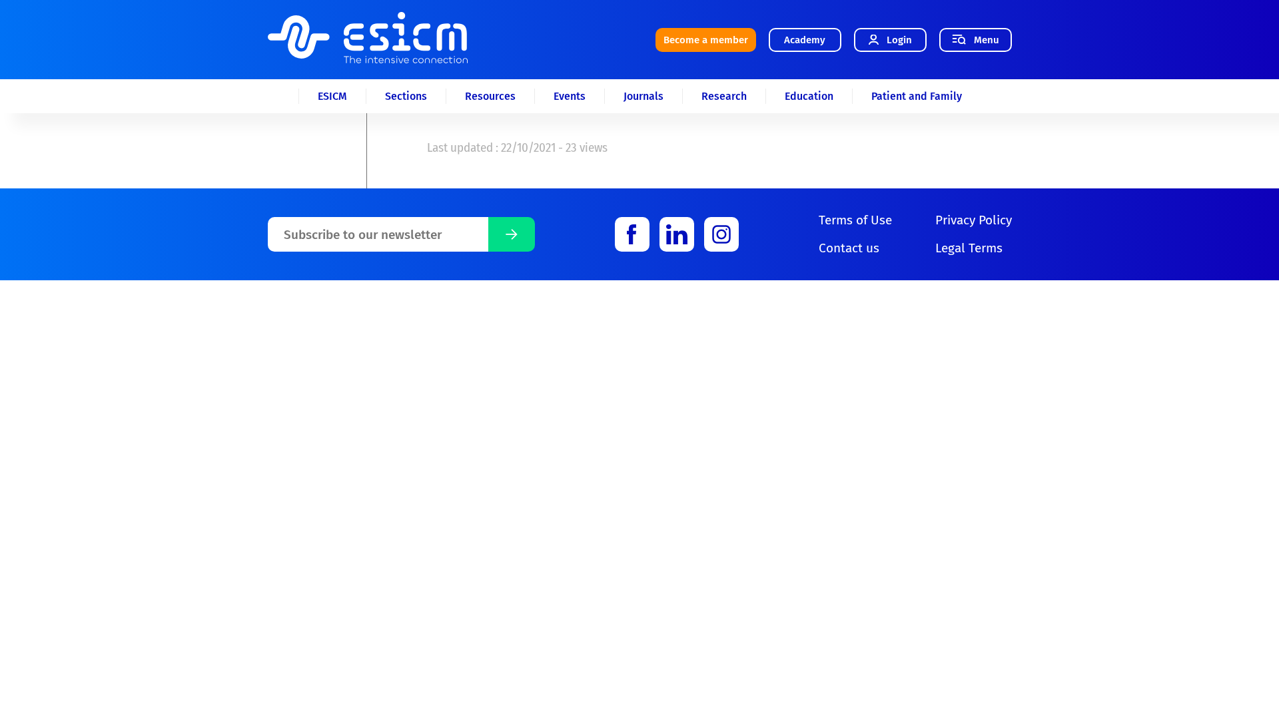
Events (570, 96)
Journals (643, 96)
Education (809, 96)
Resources (490, 96)
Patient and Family (916, 96)
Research (724, 96)
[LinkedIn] (676, 234)
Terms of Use (855, 220)
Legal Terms (969, 248)
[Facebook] (632, 234)
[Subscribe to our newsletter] (511, 234)
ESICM (332, 96)
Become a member (705, 40)
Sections (406, 96)
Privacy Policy (973, 220)
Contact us (849, 248)
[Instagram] (721, 234)
